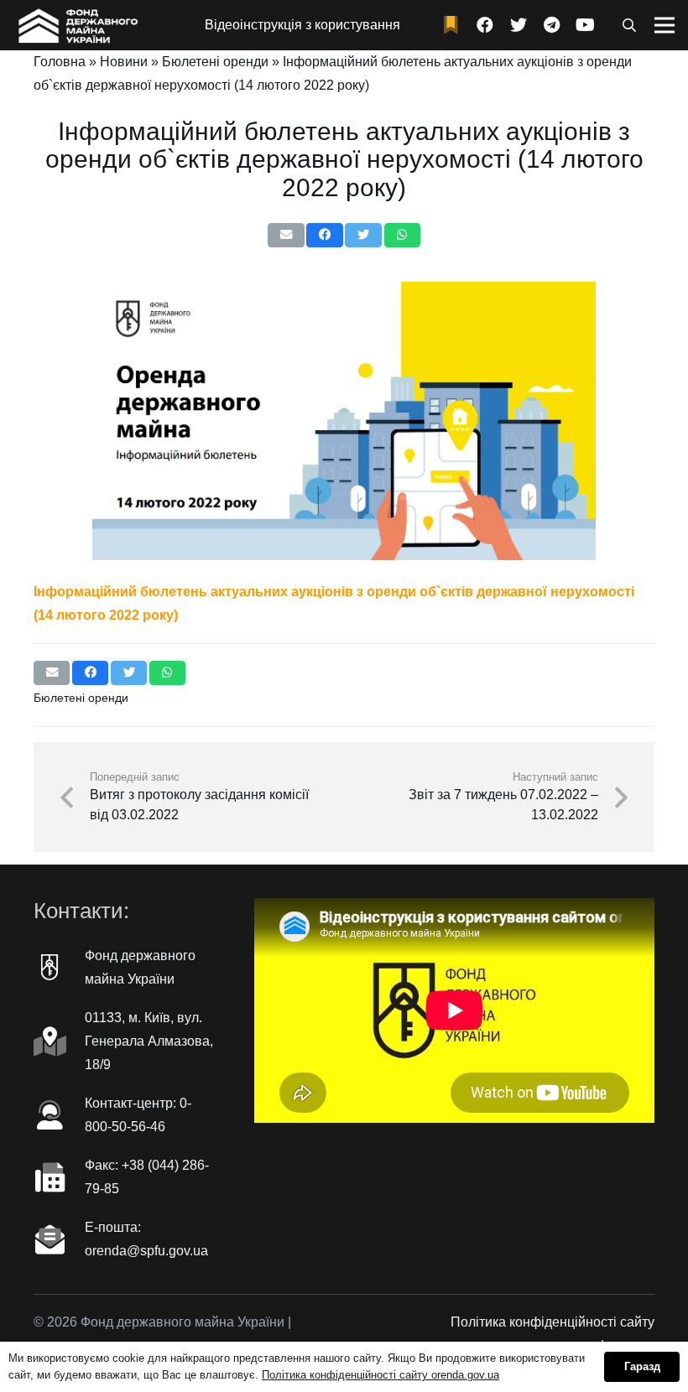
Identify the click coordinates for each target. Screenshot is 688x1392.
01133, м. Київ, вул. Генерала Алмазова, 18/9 (149, 1041)
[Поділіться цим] (324, 235)
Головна (60, 62)
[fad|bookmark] (455, 25)
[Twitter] (518, 25)
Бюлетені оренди (215, 62)
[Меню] (664, 25)
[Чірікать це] (363, 235)
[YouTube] (585, 25)
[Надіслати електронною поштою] (286, 235)
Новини (124, 62)
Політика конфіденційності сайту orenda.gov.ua (380, 1375)
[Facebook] (485, 25)
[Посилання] (76, 25)
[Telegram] (552, 25)
